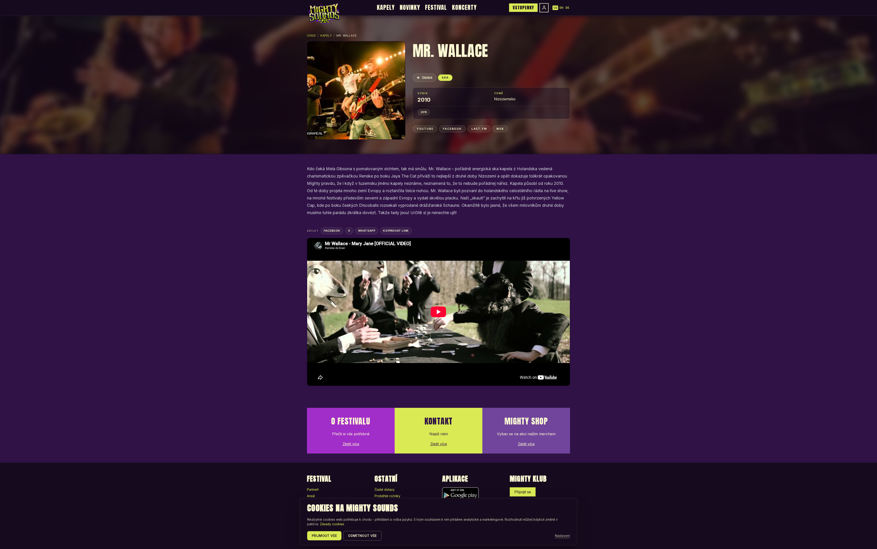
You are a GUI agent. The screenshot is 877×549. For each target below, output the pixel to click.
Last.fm (479, 128)
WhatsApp (366, 230)
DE (567, 7)
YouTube (425, 128)
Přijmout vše (324, 536)
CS (555, 7)
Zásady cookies (332, 524)
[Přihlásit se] (544, 7)
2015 (423, 112)
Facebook (452, 128)
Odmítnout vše (362, 536)
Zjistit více (351, 444)
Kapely (386, 7)
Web (500, 128)
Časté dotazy (385, 489)
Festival (436, 7)
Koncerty (464, 7)
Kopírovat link (396, 230)
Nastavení (562, 536)
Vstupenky (523, 7)
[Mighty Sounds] (324, 13)
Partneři (313, 489)
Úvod (311, 35)
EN (561, 7)
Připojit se (522, 492)
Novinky (410, 7)
